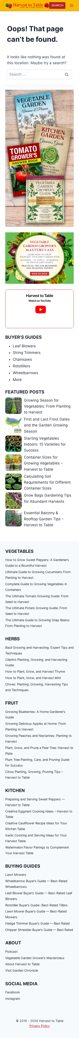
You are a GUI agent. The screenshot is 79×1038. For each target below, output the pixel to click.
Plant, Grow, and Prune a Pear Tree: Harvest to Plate (39, 750)
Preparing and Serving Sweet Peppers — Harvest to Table (35, 802)
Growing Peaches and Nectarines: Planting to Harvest (38, 738)
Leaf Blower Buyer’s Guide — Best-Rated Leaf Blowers (38, 896)
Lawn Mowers (15, 874)
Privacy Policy (39, 1026)
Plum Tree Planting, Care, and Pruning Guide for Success (37, 762)
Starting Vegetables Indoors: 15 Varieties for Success (45, 444)
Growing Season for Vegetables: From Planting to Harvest (47, 406)
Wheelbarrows (25, 373)
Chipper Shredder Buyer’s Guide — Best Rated (39, 930)
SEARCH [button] (57, 5)
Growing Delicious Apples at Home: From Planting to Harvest (35, 726)
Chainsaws (22, 359)
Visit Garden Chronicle (21, 970)
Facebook (12, 992)
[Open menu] (72, 5)
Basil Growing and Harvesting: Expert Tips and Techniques (39, 650)
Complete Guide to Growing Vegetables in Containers (36, 587)
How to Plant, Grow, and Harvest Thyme (35, 671)
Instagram (12, 998)
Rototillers (21, 366)
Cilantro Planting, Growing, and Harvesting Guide (36, 662)
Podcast (11, 951)
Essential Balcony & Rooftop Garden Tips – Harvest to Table (44, 519)
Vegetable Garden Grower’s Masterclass (35, 958)
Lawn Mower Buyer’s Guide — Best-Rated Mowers (36, 914)
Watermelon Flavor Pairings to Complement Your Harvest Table (37, 850)
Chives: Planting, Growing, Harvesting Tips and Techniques (36, 687)
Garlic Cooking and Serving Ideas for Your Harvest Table (36, 838)
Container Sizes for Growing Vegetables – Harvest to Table (43, 463)
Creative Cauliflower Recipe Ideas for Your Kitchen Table (36, 826)
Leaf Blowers (24, 346)
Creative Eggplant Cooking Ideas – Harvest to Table (38, 814)
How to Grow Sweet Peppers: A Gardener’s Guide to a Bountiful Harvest (37, 562)
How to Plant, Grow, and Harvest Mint (33, 678)
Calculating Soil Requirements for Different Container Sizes (47, 482)
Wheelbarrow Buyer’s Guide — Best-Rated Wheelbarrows (36, 884)
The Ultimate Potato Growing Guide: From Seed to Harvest (36, 611)
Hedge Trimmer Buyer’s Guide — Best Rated (37, 923)
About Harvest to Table (22, 964)
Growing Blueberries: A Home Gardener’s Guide (35, 714)
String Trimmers (27, 352)
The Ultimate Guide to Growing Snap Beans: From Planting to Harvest (37, 623)
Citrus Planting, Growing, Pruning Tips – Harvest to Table (34, 774)
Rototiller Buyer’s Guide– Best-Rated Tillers (36, 905)
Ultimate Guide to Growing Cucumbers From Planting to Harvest (38, 574)
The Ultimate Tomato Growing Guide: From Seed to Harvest (37, 599)
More (17, 379)
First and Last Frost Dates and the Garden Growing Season (47, 425)
